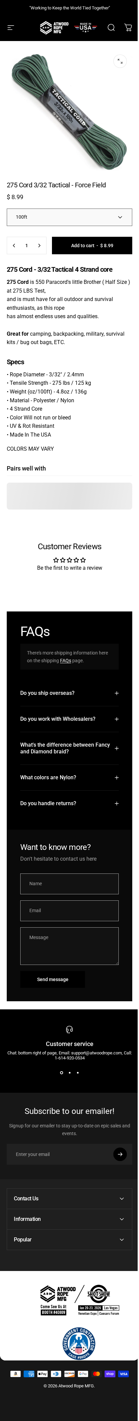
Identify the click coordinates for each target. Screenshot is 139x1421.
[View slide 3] (75, 1067)
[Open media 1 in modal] (120, 61)
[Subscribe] (115, 1149)
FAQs (65, 660)
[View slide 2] (67, 1067)
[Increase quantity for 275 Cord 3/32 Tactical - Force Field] (39, 245)
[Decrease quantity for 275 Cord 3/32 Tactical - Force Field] (14, 245)
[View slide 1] (59, 1067)
